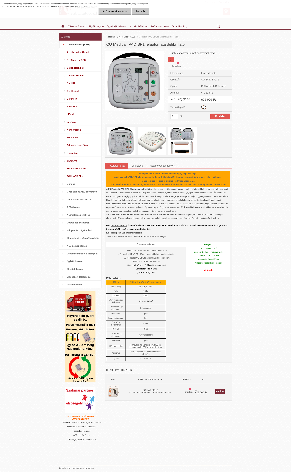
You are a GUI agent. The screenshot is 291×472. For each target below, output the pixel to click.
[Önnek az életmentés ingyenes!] (80, 367)
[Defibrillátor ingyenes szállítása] (80, 306)
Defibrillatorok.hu (119, 225)
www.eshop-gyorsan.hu (83, 468)
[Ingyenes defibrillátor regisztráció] (80, 337)
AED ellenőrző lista (81, 435)
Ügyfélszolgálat (96, 26)
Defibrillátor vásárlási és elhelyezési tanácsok (82, 422)
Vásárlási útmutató (77, 26)
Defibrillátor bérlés (160, 26)
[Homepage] (62, 26)
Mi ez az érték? (146, 301)
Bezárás (140, 11)
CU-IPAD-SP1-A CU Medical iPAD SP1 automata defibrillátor (150, 391)
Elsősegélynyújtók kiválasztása (82, 439)
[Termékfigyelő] (203, 106)
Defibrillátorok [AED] (126, 37)
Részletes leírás (116, 165)
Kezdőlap (111, 37)
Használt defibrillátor (138, 26)
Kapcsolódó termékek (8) (163, 165)
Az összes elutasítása (114, 11)
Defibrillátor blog (179, 26)
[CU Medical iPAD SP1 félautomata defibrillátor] (134, 52)
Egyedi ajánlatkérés (116, 26)
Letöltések (137, 165)
